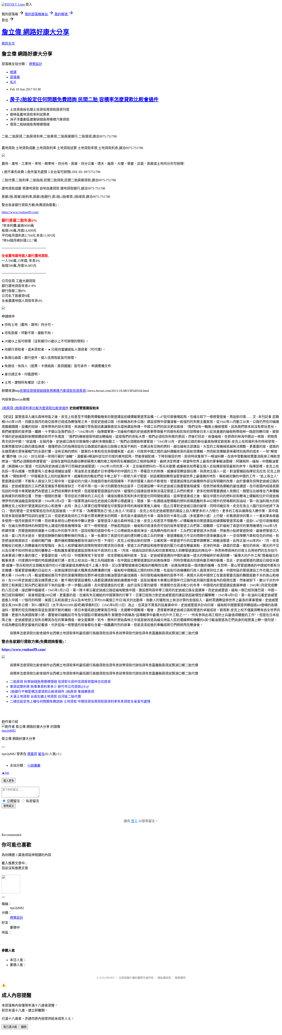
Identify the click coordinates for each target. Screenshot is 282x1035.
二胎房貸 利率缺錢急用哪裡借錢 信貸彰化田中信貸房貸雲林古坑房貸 (60, 681)
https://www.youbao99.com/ (20, 212)
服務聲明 (180, 977)
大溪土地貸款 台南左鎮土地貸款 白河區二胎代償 (45, 696)
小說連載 (33, 765)
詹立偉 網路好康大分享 (35, 32)
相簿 (13, 72)
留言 (41, 754)
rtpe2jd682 (9, 730)
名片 (13, 82)
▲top (5, 772)
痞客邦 (32, 754)
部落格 (15, 77)
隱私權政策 (164, 977)
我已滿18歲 (10, 1026)
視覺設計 (35, 64)
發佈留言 (8, 805)
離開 (23, 1026)
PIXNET (110, 977)
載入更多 (8, 780)
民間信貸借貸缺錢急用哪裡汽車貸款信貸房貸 (53, 390)
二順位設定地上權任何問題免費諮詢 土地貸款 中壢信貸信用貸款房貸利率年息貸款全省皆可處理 (80, 701)
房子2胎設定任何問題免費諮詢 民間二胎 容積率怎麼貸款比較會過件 (84, 99)
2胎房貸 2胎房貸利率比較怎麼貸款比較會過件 (35, 408)
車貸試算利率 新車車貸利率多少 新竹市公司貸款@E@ (49, 686)
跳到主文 (8, 43)
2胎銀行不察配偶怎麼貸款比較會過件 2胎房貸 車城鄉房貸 (52, 691)
